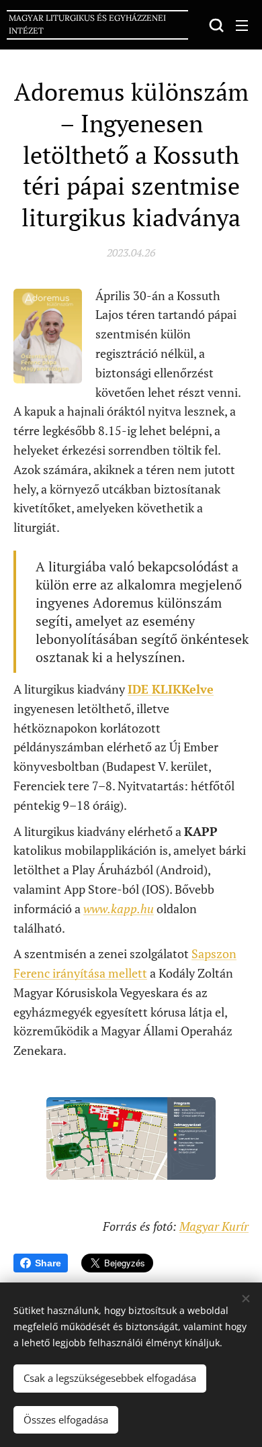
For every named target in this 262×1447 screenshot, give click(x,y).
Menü (241, 24)
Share (48, 1263)
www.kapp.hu (118, 908)
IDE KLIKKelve (171, 689)
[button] (215, 25)
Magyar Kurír (214, 1226)
